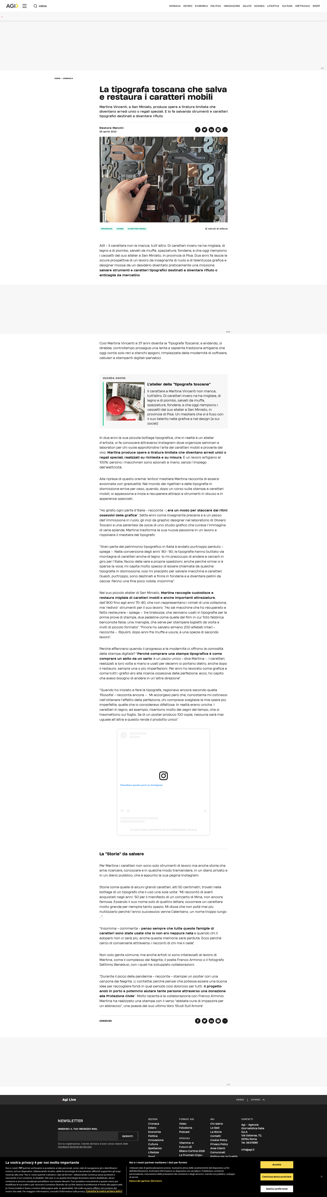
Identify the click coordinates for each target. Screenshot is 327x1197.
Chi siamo (216, 1123)
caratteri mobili (137, 228)
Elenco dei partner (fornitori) (145, 1180)
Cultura (287, 6)
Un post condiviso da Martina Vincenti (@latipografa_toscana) (163, 829)
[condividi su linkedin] (211, 129)
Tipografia (107, 228)
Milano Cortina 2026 (192, 1151)
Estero (187, 6)
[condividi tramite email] (218, 129)
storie (120, 228)
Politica (216, 6)
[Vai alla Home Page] (12, 6)
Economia (201, 6)
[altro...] (225, 129)
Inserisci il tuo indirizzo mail (78, 1129)
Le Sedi (215, 1127)
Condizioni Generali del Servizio (75, 1146)
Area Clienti (217, 1148)
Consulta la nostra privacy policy (104, 1191)
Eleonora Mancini (111, 128)
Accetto (276, 1164)
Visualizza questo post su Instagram (141, 785)
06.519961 (252, 1142)
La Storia (216, 1132)
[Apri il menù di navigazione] (24, 6)
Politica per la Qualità (223, 1156)
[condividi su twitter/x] (204, 129)
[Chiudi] (321, 1176)
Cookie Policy (218, 1140)
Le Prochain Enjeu (190, 1155)
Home (57, 78)
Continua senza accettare (276, 1176)
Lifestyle (273, 6)
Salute (247, 6)
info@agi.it (247, 1149)
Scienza (259, 6)
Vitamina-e (186, 1142)
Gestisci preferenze (277, 1188)
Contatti (215, 1136)
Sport (316, 6)
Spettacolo (302, 6)
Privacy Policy (219, 1144)
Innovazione (232, 6)
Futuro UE (185, 1147)
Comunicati (217, 1152)
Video (182, 1123)
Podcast (184, 1132)
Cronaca (175, 6)
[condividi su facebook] (197, 129)
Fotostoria (185, 1127)
